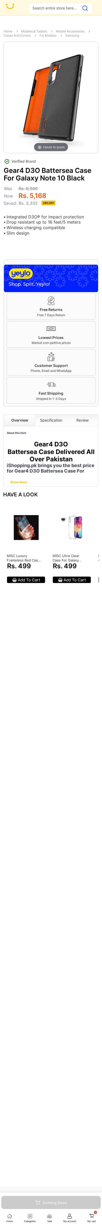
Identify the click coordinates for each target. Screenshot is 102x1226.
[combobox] (54, 8)
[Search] (85, 8)
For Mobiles (47, 35)
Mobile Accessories (70, 31)
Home (8, 31)
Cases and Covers (17, 35)
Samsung (72, 35)
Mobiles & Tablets (34, 31)
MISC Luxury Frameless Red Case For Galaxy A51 (23, 558)
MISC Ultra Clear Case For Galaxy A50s (66, 558)
